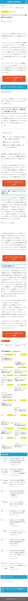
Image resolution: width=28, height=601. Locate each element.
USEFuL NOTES (14, 2)
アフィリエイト (9, 5)
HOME (3, 5)
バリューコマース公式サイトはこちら (14, 79)
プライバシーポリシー (7, 581)
